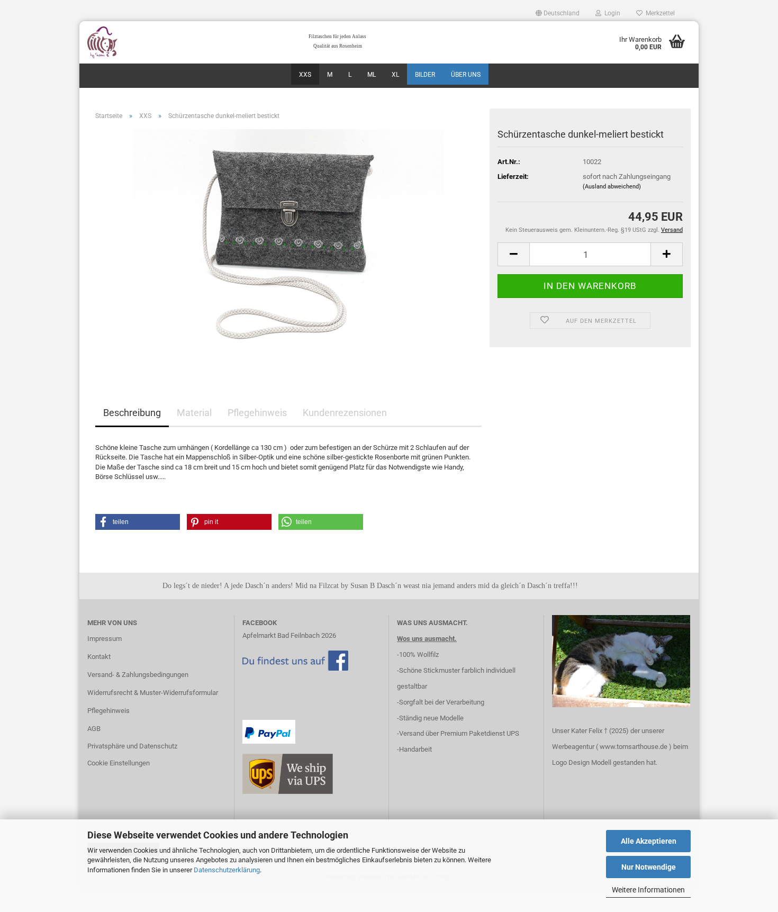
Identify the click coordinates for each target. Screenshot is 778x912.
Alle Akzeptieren (648, 841)
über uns (466, 74)
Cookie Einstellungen (118, 763)
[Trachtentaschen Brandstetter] (157, 42)
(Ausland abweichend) (612, 186)
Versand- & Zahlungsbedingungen (137, 675)
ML (371, 74)
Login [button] (610, 13)
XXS (305, 74)
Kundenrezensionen (345, 412)
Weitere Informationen (648, 890)
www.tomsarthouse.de (633, 747)
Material (194, 412)
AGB (94, 729)
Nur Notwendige (648, 867)
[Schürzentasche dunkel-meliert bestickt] (288, 247)
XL (395, 74)
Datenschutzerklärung (227, 870)
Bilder (425, 74)
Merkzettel (659, 13)
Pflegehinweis (257, 412)
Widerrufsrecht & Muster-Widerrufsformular (152, 693)
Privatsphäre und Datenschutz (132, 746)
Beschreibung (132, 412)
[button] (557, 13)
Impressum (104, 639)
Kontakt (99, 657)
